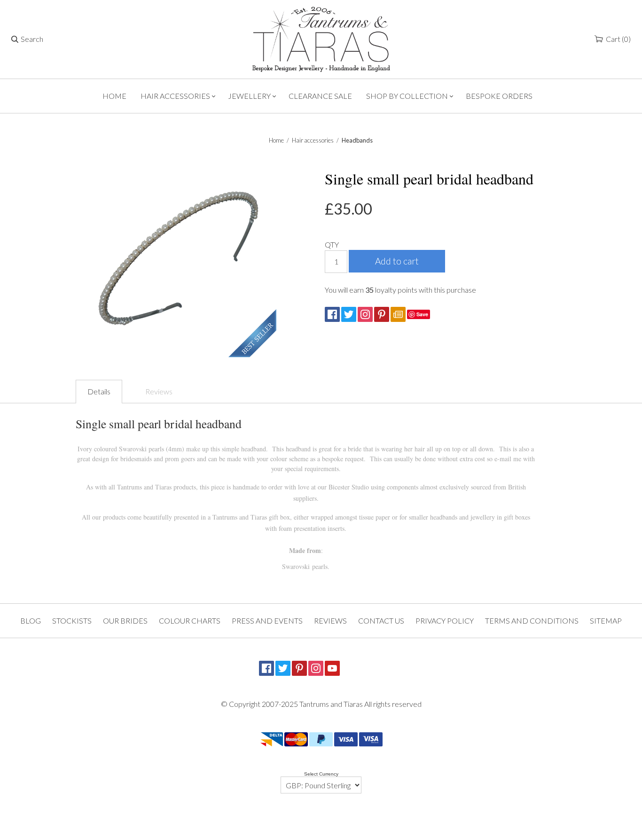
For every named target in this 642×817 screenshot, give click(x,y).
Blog (30, 620)
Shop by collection (407, 95)
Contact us (381, 620)
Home (114, 95)
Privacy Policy (444, 620)
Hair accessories (175, 95)
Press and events (267, 620)
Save (422, 314)
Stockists (72, 620)
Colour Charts (189, 620)
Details (98, 391)
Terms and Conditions (532, 620)
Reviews (158, 391)
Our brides (125, 620)
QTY (332, 244)
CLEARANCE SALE (320, 95)
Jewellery (249, 95)
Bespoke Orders (499, 95)
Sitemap (606, 620)
